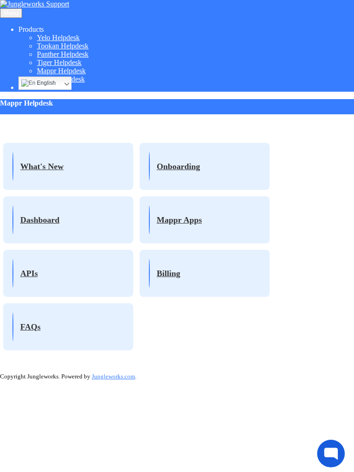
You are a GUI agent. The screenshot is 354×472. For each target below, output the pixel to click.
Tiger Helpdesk (59, 62)
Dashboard (39, 219)
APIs (29, 273)
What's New (42, 166)
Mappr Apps (179, 219)
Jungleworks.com (113, 376)
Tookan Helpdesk (62, 46)
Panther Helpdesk (62, 54)
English (45, 83)
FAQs (30, 326)
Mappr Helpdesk (61, 71)
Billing (168, 273)
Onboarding (178, 166)
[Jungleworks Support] (34, 4)
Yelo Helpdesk (58, 37)
